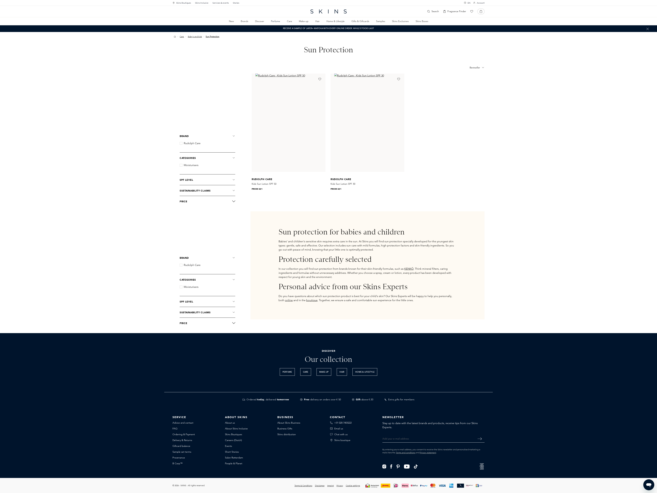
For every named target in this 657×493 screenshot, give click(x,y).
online (289, 300)
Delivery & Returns (182, 440)
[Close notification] (647, 29)
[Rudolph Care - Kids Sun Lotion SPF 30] (367, 123)
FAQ (174, 428)
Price (183, 201)
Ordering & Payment (183, 434)
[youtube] (407, 466)
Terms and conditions (405, 452)
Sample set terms (181, 451)
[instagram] (384, 466)
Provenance (178, 457)
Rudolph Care (192, 143)
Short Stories (232, 451)
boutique (312, 300)
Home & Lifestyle (365, 372)
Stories (236, 3)
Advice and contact (182, 422)
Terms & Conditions (303, 485)
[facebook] (391, 466)
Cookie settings (353, 485)
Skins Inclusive (201, 3)
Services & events (220, 3)
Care (305, 372)
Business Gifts (284, 428)
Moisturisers (191, 165)
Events (228, 446)
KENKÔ (409, 268)
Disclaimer (320, 485)
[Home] (175, 37)
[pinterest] (398, 466)
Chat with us (341, 434)
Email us (338, 428)
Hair (341, 372)
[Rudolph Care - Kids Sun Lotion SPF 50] (288, 123)
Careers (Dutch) (233, 440)
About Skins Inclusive (236, 428)
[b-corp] (482, 466)
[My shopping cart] (481, 11)
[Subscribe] (480, 438)
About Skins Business (288, 422)
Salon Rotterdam (234, 457)
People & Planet (233, 463)
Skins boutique (342, 440)
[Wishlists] (471, 11)
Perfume (287, 372)
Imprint (330, 485)
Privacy (340, 485)
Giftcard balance (181, 446)
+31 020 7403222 (343, 422)
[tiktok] (416, 466)
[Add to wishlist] (319, 79)
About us (230, 422)
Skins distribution (286, 434)
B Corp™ (177, 463)
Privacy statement (428, 452)
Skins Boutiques (183, 3)
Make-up (324, 372)
